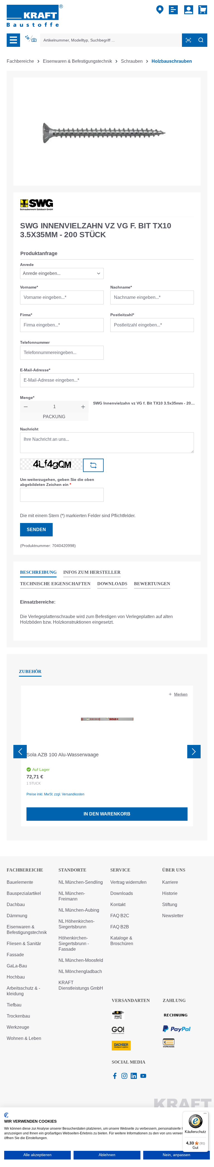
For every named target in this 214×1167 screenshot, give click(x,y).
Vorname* (29, 287)
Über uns (173, 870)
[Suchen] (200, 40)
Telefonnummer (35, 342)
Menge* (27, 397)
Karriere (170, 882)
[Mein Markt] (160, 9)
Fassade (15, 954)
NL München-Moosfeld (81, 960)
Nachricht (29, 429)
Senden (36, 529)
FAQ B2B (119, 926)
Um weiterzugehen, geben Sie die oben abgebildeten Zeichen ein (57, 482)
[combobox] (111, 40)
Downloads (121, 893)
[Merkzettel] (174, 9)
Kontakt (117, 904)
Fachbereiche (25, 870)
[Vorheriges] (20, 751)
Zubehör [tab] (30, 671)
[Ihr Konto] (189, 9)
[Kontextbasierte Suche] (31, 38)
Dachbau (16, 904)
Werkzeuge (18, 1027)
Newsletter (172, 915)
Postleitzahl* (122, 315)
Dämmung (17, 915)
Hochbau (16, 977)
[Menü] (13, 40)
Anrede (27, 264)
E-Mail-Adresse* (35, 370)
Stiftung (169, 904)
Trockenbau (18, 1016)
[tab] (38, 572)
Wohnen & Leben (24, 1038)
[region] (107, 131)
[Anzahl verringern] (25, 407)
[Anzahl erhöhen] (83, 407)
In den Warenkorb (107, 814)
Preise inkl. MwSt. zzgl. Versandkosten (55, 794)
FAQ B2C (119, 915)
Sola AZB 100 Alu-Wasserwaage (62, 754)
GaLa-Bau (17, 965)
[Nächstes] (194, 751)
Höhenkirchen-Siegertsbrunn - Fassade (74, 943)
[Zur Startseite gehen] (35, 15)
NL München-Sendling (81, 882)
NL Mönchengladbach (80, 971)
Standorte (72, 870)
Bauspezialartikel (24, 893)
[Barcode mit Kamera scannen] (188, 40)
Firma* (26, 315)
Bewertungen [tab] (152, 583)
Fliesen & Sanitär (24, 943)
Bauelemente (20, 882)
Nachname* (121, 287)
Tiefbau (14, 1005)
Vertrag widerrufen (128, 882)
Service (120, 870)
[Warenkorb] (202, 9)
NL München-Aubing (79, 910)
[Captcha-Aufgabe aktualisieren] (93, 465)
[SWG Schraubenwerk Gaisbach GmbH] (36, 204)
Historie (169, 893)
